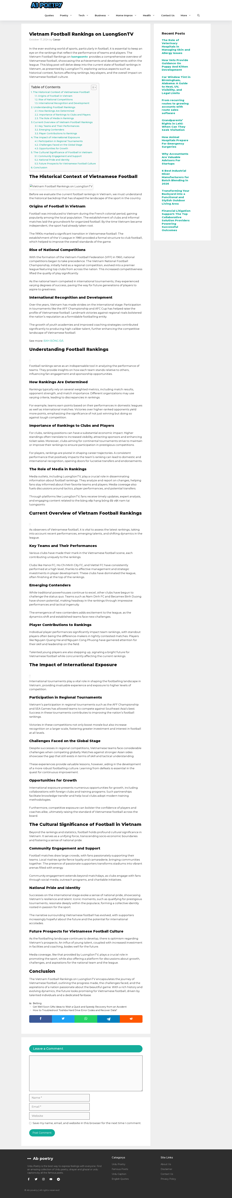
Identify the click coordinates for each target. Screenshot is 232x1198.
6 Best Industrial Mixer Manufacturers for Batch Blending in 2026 (175, 177)
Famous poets (120, 1169)
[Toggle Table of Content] (92, 87)
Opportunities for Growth (53, 148)
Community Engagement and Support (60, 156)
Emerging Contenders (51, 129)
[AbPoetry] (47, 5)
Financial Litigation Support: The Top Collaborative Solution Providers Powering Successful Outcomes (176, 220)
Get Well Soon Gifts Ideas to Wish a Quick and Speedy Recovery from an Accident (80, 1006)
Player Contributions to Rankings (58, 133)
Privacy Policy (168, 1178)
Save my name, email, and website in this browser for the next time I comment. (87, 1123)
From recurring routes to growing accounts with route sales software (175, 107)
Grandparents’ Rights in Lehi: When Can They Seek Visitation (173, 125)
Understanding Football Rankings (54, 107)
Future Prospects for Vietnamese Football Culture (67, 163)
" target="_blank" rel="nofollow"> (85, 1019)
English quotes (120, 1178)
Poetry (64, 15)
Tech (81, 15)
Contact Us (167, 15)
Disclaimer (166, 1169)
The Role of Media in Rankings (56, 118)
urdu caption (119, 1174)
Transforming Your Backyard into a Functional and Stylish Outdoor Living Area (175, 197)
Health (147, 15)
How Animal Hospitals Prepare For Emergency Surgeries (175, 142)
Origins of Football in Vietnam (55, 96)
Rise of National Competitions (56, 99)
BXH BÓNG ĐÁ (53, 340)
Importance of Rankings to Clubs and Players (65, 114)
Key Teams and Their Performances (59, 126)
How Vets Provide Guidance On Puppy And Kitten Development (175, 65)
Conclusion (40, 167)
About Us (166, 1164)
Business (100, 15)
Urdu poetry (118, 1164)
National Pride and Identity (54, 160)
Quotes (49, 15)
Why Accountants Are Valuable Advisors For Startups (175, 158)
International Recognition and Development (64, 103)
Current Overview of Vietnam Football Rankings (63, 122)
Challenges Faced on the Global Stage (60, 145)
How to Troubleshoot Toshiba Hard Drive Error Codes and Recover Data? (75, 1010)
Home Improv (124, 15)
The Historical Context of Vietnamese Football (61, 92)
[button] (198, 15)
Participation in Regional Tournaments (61, 141)
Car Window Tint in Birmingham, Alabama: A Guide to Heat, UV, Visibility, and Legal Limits (176, 85)
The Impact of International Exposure (56, 137)
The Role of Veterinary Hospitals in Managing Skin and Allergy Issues (176, 46)
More (184, 15)
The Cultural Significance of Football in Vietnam (62, 152)
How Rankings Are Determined (56, 111)
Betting (37, 1003)
